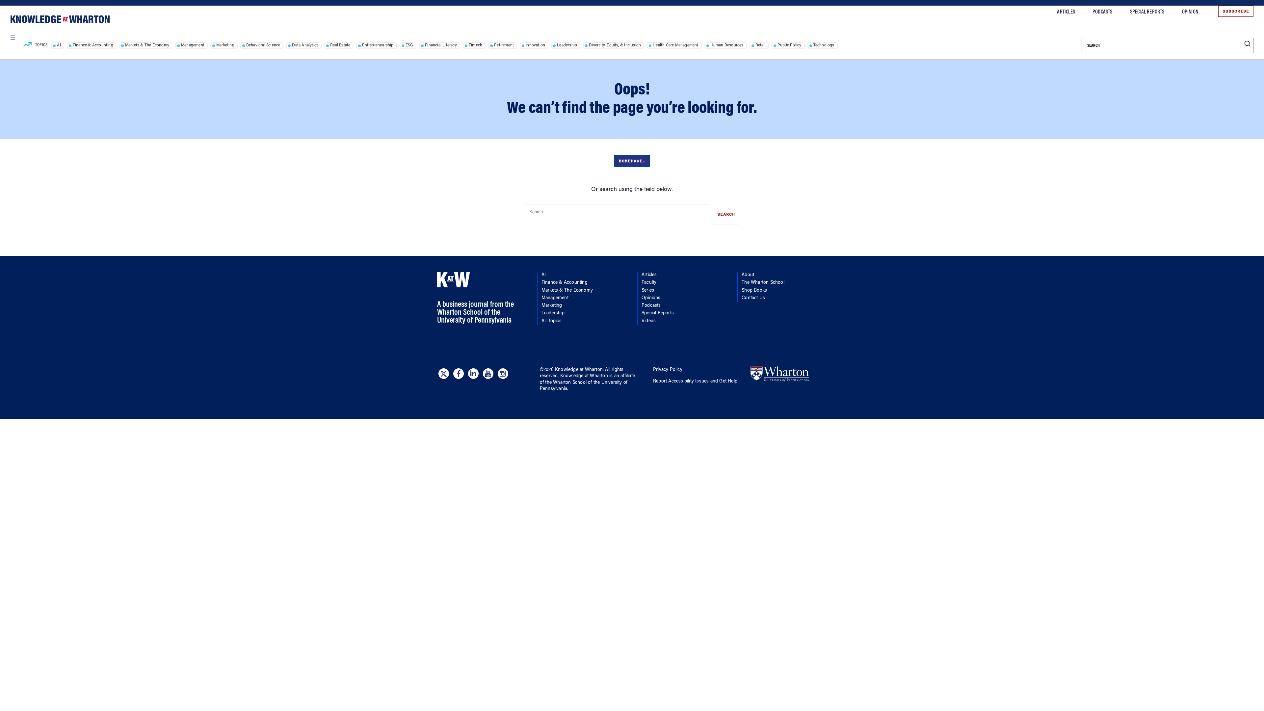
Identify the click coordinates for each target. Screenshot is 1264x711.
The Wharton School (763, 282)
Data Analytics (305, 45)
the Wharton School (566, 383)
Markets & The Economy (147, 45)
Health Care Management (675, 45)
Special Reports (1147, 12)
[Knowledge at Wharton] (60, 19)
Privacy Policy (667, 370)
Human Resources (727, 45)
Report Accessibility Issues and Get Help (695, 381)
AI (59, 45)
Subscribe (1236, 11)
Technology (823, 45)
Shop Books (754, 290)
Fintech (475, 45)
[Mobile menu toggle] (12, 37)
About (748, 275)
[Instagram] (503, 373)
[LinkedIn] (473, 373)
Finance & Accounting (93, 45)
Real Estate (340, 45)
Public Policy (789, 45)
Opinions (651, 298)
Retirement (504, 45)
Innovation (535, 45)
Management (192, 45)
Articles (1066, 12)
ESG (409, 45)
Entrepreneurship (377, 45)
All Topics (551, 321)
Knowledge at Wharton (579, 370)
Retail (760, 45)
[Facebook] (458, 373)
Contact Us (753, 298)
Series (648, 290)
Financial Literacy (441, 45)
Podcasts (1103, 12)
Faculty (649, 282)
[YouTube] (488, 373)
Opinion (1190, 12)
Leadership (567, 45)
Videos (649, 321)
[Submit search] (1247, 44)
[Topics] (27, 45)
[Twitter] (443, 373)
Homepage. (632, 161)
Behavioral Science (263, 45)
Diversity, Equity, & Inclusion (615, 45)
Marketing (225, 45)
